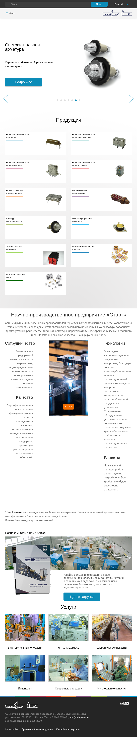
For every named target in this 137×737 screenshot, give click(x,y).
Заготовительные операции (25, 647)
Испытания (25, 688)
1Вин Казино (13, 512)
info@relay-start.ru (79, 717)
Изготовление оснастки (111, 688)
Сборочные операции (68, 688)
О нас (68, 406)
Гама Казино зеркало (68, 729)
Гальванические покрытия (112, 647)
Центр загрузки (82, 597)
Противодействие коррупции (37, 729)
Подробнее (64, 82)
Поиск (99, 4)
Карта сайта (11, 729)
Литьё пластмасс (68, 647)
